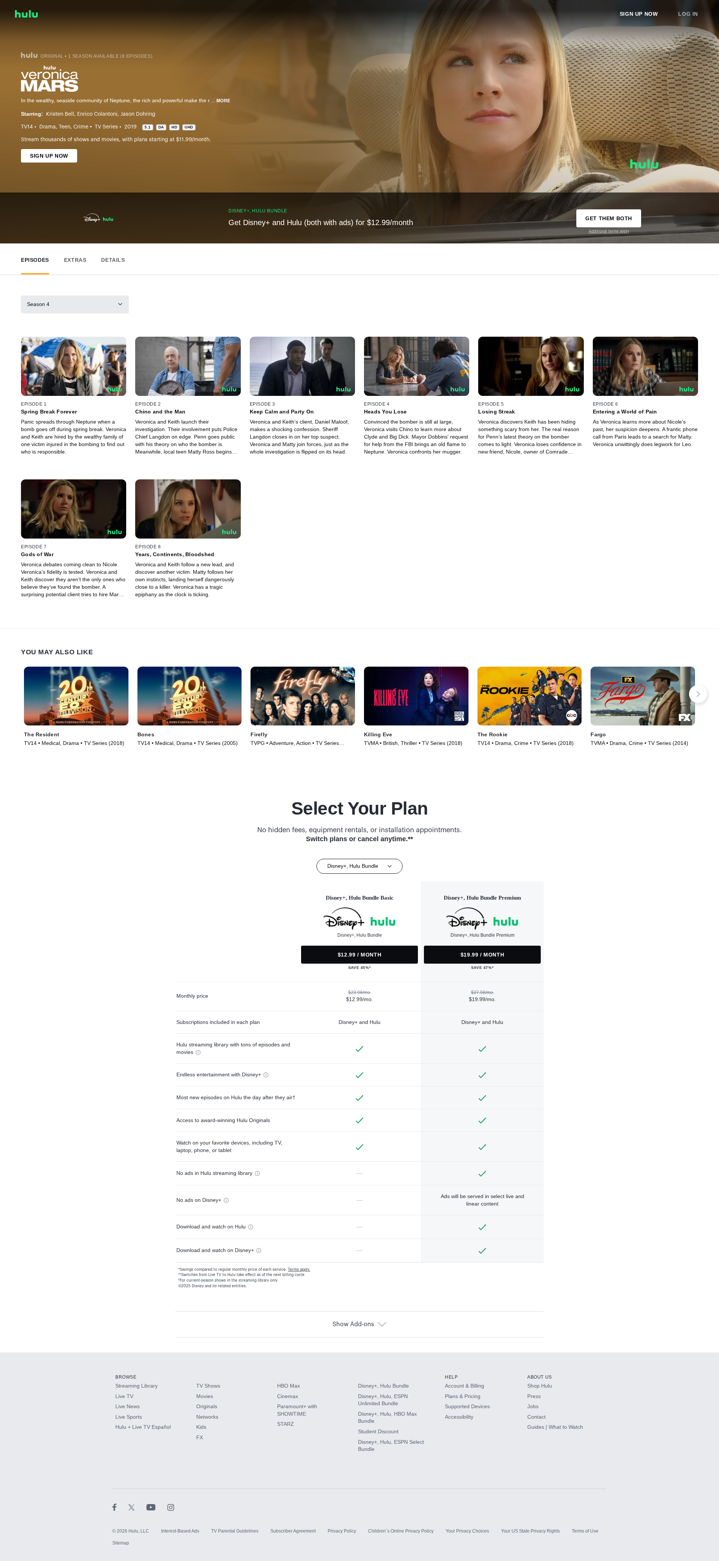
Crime (80, 127)
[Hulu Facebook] (120, 1507)
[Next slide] (698, 694)
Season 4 (38, 304)
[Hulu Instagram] (170, 1507)
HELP (451, 1377)
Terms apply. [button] (299, 1269)
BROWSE (126, 1377)
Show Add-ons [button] (353, 1324)
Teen (64, 127)
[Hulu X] (137, 1507)
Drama (47, 127)
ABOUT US (539, 1377)
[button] (35, 258)
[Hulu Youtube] (156, 1507)
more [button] (223, 100)
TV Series (106, 127)
